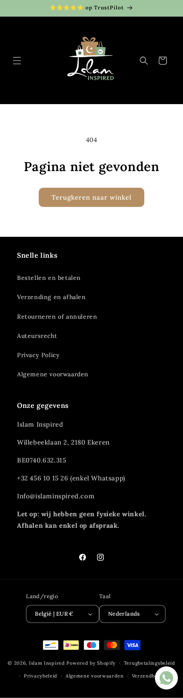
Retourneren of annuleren (57, 316)
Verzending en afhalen (51, 297)
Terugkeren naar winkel (91, 197)
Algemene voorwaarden (53, 374)
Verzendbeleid (149, 676)
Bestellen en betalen (49, 278)
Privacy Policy (38, 355)
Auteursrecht (37, 336)
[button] (17, 60)
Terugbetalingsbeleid (149, 663)
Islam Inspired (47, 663)
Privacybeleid (40, 676)
